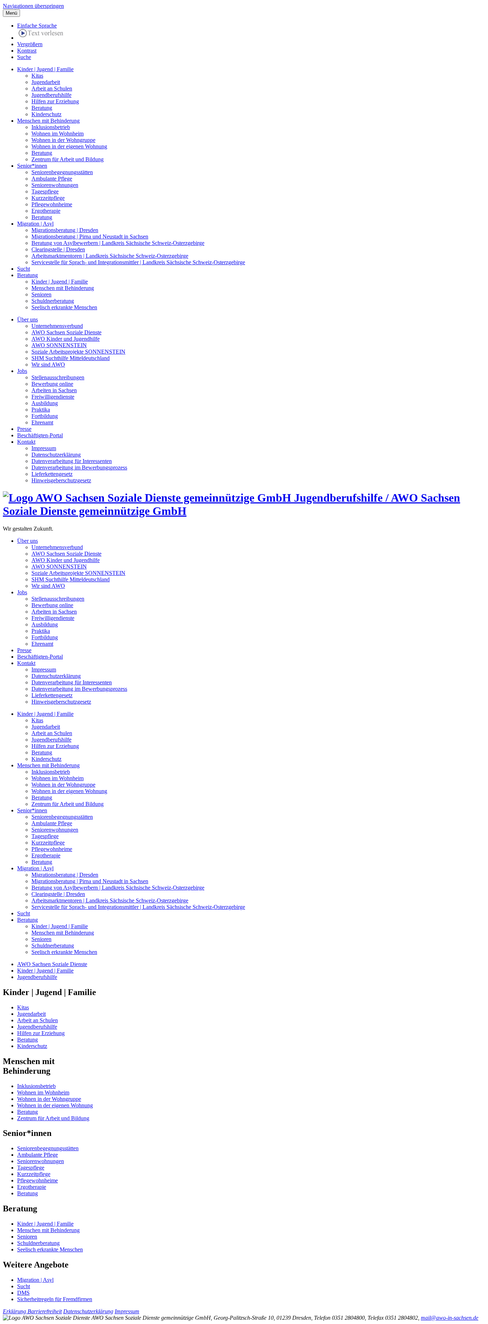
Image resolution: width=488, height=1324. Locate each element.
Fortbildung (44, 416)
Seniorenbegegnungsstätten (62, 172)
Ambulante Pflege (51, 179)
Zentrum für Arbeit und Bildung (67, 159)
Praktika (40, 410)
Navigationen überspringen (33, 6)
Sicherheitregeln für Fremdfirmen (54, 1299)
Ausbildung (44, 403)
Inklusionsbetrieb (50, 127)
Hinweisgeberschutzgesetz (61, 480)
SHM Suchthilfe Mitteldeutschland (70, 358)
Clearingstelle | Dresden (58, 249)
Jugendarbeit (45, 82)
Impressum (43, 448)
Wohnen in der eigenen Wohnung (69, 146)
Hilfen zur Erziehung (55, 101)
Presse (24, 429)
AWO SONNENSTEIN (59, 345)
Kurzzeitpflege (48, 198)
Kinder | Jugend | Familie (45, 69)
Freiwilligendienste (52, 397)
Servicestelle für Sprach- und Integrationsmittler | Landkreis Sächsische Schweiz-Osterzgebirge (138, 262)
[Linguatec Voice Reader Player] (41, 34)
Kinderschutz (46, 114)
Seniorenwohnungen (54, 185)
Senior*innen (32, 166)
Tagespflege (45, 191)
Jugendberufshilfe (51, 95)
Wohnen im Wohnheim (57, 134)
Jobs (22, 371)
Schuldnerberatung (52, 301)
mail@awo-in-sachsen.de (449, 1318)
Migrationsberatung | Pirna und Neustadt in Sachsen (89, 236)
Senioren (41, 294)
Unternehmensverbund (57, 326)
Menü (11, 13)
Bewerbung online (52, 384)
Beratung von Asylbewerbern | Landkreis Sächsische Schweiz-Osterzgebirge (117, 243)
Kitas (37, 76)
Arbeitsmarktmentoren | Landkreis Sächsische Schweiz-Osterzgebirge (109, 256)
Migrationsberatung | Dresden (64, 230)
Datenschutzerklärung (56, 455)
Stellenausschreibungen (57, 377)
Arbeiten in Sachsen (54, 390)
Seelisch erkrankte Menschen (64, 307)
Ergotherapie (45, 211)
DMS (23, 1293)
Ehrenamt (42, 422)
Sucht (23, 269)
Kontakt (26, 442)
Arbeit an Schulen (51, 88)
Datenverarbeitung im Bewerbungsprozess (79, 467)
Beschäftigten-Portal (40, 435)
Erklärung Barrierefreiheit (32, 1311)
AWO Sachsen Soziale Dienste (66, 332)
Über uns (27, 319)
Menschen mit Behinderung (48, 121)
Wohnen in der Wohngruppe (63, 140)
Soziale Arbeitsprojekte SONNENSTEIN (78, 352)
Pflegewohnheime (51, 204)
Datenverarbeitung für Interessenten (71, 461)
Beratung (41, 108)
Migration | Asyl (35, 224)
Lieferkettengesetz (52, 474)
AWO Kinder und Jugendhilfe (65, 339)
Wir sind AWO (48, 364)
